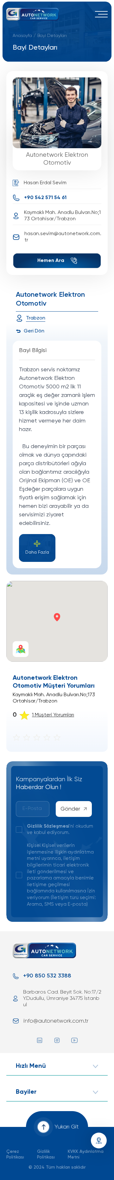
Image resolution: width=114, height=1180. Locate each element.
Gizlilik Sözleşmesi (48, 826)
